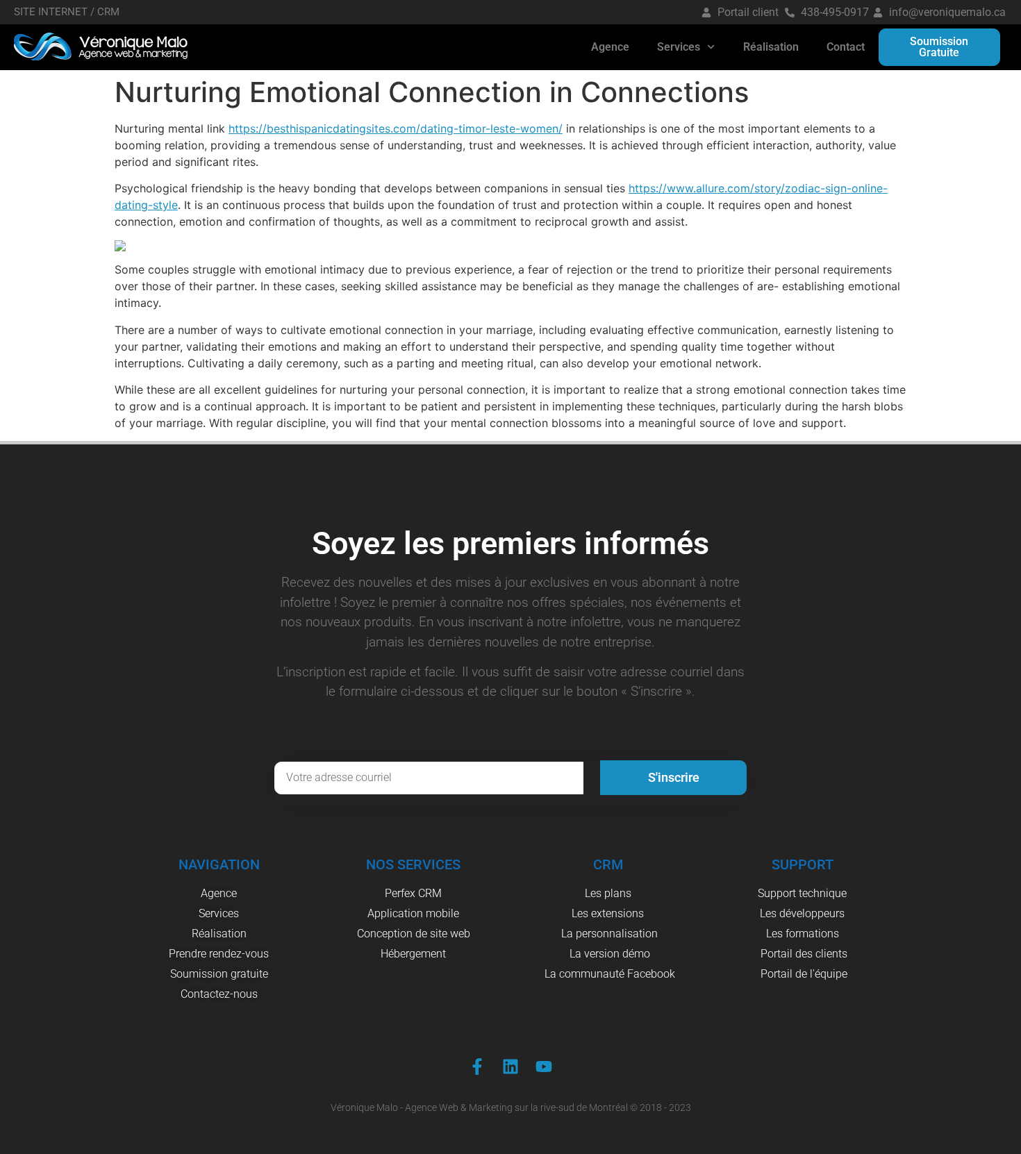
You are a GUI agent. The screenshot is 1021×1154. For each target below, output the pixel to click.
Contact (846, 46)
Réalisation (771, 46)
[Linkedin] (510, 1066)
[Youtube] (544, 1066)
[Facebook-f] (477, 1066)
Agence (610, 46)
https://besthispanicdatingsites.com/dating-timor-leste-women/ (396, 128)
